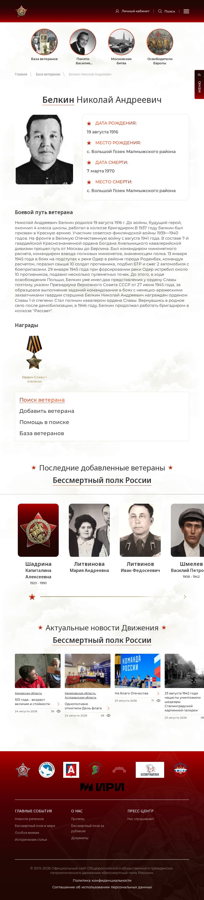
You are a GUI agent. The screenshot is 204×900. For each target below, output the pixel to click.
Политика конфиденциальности (102, 880)
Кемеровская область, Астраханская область (80, 695)
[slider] (32, 597)
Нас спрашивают (141, 819)
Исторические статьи (31, 839)
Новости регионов (29, 819)
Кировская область (28, 693)
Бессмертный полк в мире (35, 825)
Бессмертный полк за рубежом (87, 828)
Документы (79, 838)
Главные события (33, 810)
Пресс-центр (141, 810)
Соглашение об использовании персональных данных (102, 887)
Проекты (77, 819)
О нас (77, 810)
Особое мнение (27, 832)
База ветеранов (48, 74)
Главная (21, 74)
